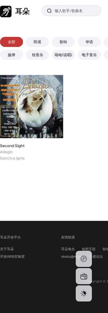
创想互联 (89, 249)
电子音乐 (89, 55)
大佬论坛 (96, 256)
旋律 (11, 55)
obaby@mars (71, 256)
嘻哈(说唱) (63, 55)
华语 (89, 42)
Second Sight (12, 145)
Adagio (6, 151)
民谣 (37, 42)
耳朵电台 (68, 249)
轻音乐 (37, 55)
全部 (11, 42)
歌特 (63, 42)
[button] (84, 259)
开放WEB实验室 (12, 256)
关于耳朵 (7, 249)
